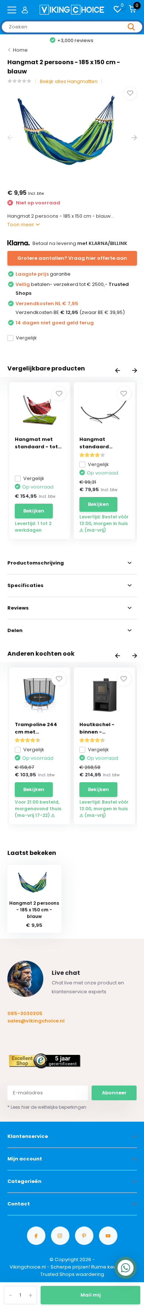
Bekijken (33, 510)
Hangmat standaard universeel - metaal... (95, 443)
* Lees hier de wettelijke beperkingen (46, 1107)
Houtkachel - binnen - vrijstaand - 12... (100, 728)
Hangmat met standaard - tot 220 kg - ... (36, 443)
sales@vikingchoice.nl (36, 1020)
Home (20, 50)
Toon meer (21, 224)
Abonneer (114, 1092)
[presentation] (10, 138)
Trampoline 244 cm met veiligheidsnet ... (37, 728)
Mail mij (90, 1294)
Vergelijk (26, 337)
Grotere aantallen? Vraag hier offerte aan (72, 258)
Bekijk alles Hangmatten (68, 81)
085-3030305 (24, 1013)
